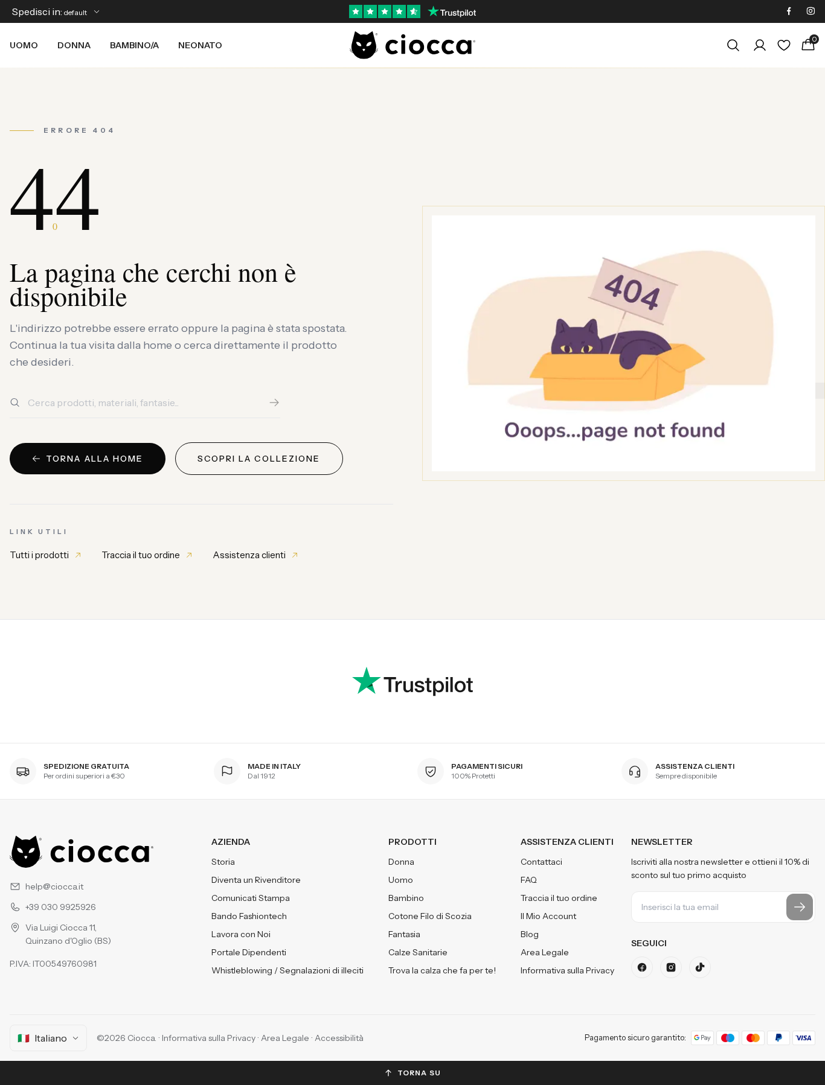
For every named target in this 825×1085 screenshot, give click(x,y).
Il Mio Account (548, 916)
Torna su (419, 1072)
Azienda (230, 841)
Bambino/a (134, 45)
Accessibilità (339, 1037)
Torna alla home (95, 458)
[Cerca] (274, 402)
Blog (530, 934)
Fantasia (404, 934)
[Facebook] (789, 11)
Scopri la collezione (259, 458)
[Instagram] (810, 11)
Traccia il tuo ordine (140, 555)
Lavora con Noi (241, 934)
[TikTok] (700, 967)
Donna (74, 45)
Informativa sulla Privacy (567, 970)
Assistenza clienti (249, 555)
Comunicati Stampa (250, 897)
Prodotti (412, 841)
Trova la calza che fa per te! (442, 970)
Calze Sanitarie (418, 952)
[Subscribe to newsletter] (799, 907)
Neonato (200, 45)
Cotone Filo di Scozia (430, 916)
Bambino (406, 897)
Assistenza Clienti (567, 841)
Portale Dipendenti (248, 952)
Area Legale (545, 952)
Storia (223, 861)
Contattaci (541, 861)
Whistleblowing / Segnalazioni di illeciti (287, 970)
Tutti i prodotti (39, 555)
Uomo (24, 45)
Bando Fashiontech (249, 916)
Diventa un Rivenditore (256, 879)
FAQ (529, 879)
